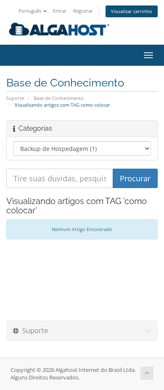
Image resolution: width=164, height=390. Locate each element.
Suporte (15, 98)
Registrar (83, 11)
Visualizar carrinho (131, 11)
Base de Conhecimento (59, 98)
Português (30, 11)
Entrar (60, 11)
